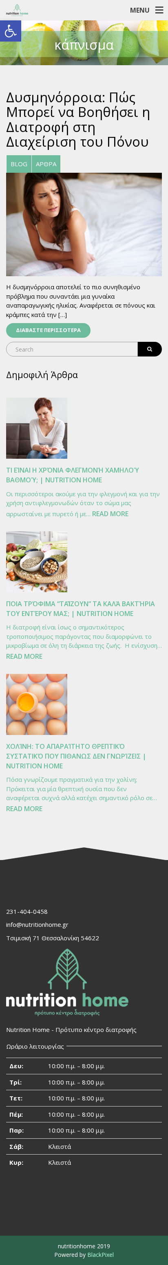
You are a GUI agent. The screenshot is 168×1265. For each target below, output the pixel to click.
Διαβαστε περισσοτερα (48, 330)
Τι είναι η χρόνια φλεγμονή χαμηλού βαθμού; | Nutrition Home (72, 475)
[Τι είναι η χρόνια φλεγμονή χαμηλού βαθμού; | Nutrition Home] (36, 428)
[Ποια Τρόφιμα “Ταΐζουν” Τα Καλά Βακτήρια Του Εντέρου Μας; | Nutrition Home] (36, 562)
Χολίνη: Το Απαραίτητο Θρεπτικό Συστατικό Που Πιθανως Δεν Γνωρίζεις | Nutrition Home (76, 756)
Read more (110, 514)
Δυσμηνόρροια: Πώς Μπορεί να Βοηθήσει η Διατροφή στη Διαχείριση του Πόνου (78, 119)
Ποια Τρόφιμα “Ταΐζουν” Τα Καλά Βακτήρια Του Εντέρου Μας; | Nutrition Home (80, 608)
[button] (10, 31)
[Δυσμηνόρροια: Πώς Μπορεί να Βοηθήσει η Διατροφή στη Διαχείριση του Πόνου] (84, 224)
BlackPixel (100, 1254)
